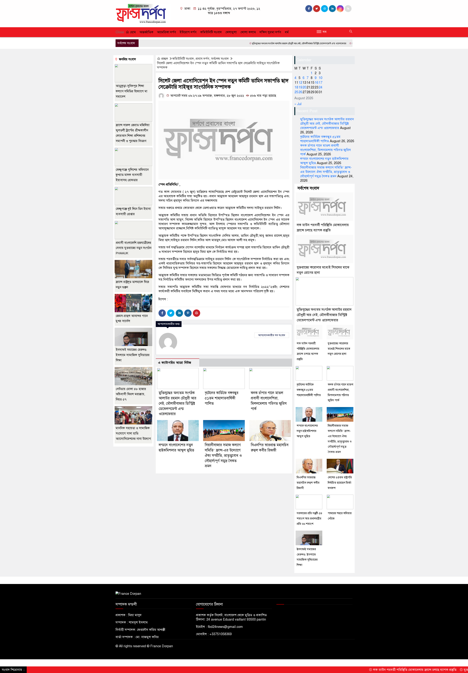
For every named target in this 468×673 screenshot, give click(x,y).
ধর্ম (287, 32)
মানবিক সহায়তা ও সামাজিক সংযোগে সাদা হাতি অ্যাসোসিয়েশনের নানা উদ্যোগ (133, 433)
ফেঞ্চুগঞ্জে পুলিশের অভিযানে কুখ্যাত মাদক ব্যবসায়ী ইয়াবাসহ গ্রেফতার (132, 175)
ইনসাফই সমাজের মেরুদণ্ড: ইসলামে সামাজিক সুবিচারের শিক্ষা (133, 355)
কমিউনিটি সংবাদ (211, 32)
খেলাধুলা (231, 32)
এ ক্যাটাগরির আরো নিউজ (174, 363)
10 (320, 78)
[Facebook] (162, 313)
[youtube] (340, 8)
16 (316, 83)
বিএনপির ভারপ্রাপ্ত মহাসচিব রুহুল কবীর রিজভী (308, 483)
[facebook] (308, 8)
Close (120, 32)
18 (296, 87)
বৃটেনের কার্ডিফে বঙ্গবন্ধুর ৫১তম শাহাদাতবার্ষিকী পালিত (351, 43)
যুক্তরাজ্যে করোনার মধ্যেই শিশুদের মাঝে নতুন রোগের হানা (339, 349)
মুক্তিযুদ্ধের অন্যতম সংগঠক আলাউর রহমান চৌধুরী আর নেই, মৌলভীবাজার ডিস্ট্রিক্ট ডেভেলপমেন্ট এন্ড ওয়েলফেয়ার (275, 43)
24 (320, 87)
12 (300, 83)
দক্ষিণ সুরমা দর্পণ (270, 32)
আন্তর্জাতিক (146, 32)
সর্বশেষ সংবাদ (220, 59)
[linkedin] (332, 8)
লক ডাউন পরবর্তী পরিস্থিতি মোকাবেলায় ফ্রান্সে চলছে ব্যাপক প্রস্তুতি (390, 670)
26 (300, 92)
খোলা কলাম (248, 32)
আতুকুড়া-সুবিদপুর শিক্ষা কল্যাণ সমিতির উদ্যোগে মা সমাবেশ (131, 91)
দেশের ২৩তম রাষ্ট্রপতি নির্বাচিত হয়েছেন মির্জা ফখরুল (340, 483)
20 (304, 87)
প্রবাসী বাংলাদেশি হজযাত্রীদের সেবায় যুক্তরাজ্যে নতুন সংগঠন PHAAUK (133, 248)
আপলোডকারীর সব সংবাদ (271, 335)
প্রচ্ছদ (164, 59)
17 (320, 83)
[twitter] (316, 8)
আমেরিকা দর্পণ (166, 32)
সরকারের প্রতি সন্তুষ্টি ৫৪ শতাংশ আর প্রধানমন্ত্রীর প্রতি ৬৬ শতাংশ (309, 518)
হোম (132, 32)
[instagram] (324, 8)
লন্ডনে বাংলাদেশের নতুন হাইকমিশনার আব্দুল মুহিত (307, 431)
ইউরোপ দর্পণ (188, 32)
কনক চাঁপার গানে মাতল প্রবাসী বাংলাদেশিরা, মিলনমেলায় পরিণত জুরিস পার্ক (325, 149)
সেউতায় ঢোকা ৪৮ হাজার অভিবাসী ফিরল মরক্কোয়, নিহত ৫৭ (131, 394)
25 (296, 92)
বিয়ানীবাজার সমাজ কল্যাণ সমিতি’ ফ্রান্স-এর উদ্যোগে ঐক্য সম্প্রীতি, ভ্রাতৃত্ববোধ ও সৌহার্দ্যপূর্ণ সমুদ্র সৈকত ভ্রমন (223, 455)
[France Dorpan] (143, 13)
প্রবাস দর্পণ (202, 59)
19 (300, 87)
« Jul (297, 104)
